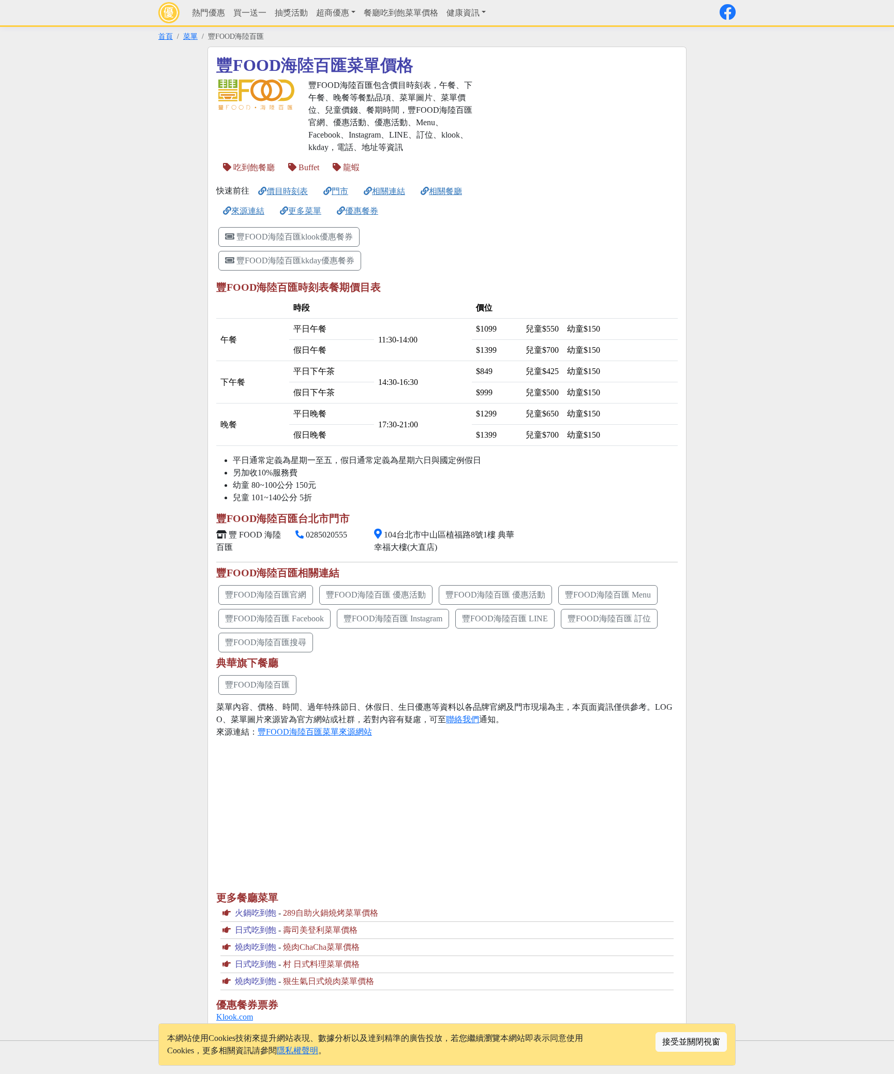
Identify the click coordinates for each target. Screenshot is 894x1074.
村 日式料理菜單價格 (321, 964)
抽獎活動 (291, 12)
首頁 (165, 36)
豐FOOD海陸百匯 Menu (608, 594)
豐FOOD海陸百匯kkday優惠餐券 (295, 260)
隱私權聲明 (297, 1050)
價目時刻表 (287, 191)
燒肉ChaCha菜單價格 (321, 947)
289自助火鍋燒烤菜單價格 (330, 912)
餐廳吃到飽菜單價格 (401, 12)
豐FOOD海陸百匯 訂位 (609, 618)
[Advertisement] (579, 151)
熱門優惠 (208, 12)
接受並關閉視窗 (691, 1041)
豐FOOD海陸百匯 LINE (505, 618)
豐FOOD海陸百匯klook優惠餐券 (294, 236)
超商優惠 (332, 12)
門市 (340, 191)
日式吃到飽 (255, 930)
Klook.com (234, 1016)
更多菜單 (304, 210)
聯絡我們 (462, 719)
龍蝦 (350, 167)
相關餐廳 (445, 191)
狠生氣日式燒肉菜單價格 (328, 981)
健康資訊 (463, 12)
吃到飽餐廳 (253, 167)
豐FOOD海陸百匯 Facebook (274, 618)
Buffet (307, 167)
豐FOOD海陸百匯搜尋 (265, 642)
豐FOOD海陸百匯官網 (265, 594)
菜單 (190, 36)
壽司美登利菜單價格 (320, 930)
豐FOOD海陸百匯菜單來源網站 (315, 731)
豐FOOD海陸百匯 (257, 684)
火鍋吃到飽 (255, 912)
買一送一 (249, 12)
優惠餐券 (361, 210)
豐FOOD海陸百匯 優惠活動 (376, 594)
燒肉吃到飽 (255, 947)
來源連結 (247, 210)
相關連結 (388, 191)
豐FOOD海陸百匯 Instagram (393, 618)
